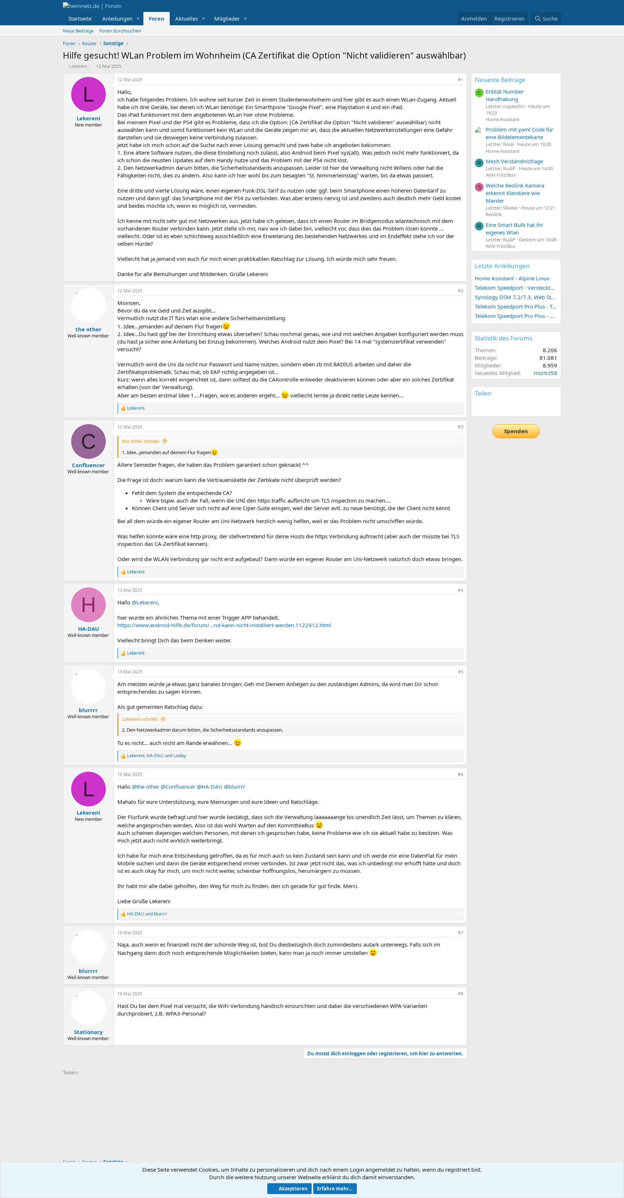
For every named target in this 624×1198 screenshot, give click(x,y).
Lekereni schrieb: (140, 719)
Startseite (79, 18)
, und (156, 756)
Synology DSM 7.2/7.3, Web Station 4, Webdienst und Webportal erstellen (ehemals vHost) (516, 297)
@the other (145, 786)
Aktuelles (186, 18)
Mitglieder (227, 18)
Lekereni (78, 66)
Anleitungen (117, 18)
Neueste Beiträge (500, 80)
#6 (460, 774)
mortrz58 (545, 372)
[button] (138, 18)
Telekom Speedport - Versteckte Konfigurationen (516, 287)
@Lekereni (145, 602)
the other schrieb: (141, 441)
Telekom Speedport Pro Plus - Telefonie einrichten (516, 306)
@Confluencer (178, 786)
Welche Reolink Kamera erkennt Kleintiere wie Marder (515, 193)
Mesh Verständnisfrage (514, 161)
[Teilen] (450, 80)
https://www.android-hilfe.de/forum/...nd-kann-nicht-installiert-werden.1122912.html (224, 625)
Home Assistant (503, 119)
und (147, 914)
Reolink (494, 214)
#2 (460, 291)
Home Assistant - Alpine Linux (512, 278)
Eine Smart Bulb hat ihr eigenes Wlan (514, 228)
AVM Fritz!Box (501, 175)
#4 (460, 590)
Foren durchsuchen (120, 30)
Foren (156, 18)
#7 (460, 933)
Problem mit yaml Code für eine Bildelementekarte (519, 133)
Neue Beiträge (78, 30)
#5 (460, 672)
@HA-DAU (209, 786)
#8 (460, 994)
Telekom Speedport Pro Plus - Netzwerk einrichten (516, 315)
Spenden (516, 431)
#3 (460, 427)
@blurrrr (234, 786)
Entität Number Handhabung (505, 95)
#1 (460, 80)
